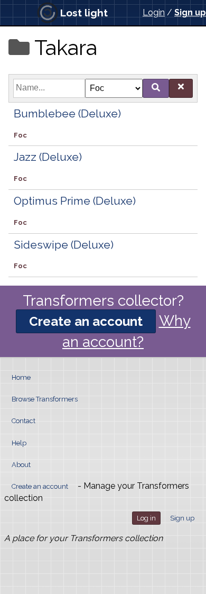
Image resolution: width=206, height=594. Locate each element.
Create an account (86, 321)
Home (21, 377)
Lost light (84, 13)
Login (154, 12)
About (21, 465)
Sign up (190, 12)
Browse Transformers (45, 399)
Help (19, 443)
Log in (146, 518)
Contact (23, 421)
